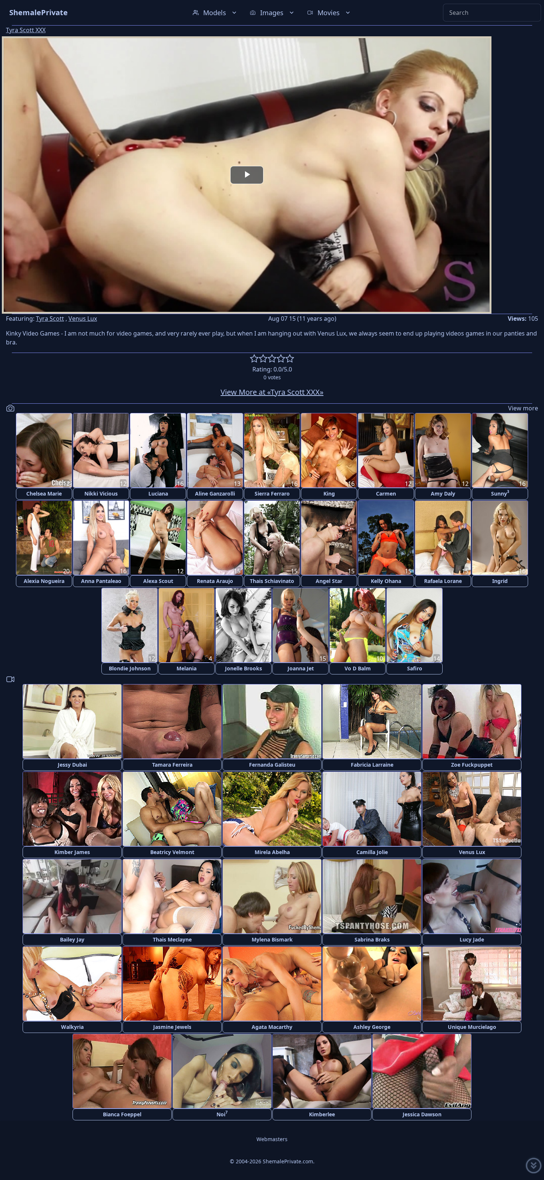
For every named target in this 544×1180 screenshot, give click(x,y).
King (329, 493)
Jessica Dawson (422, 1114)
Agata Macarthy (272, 1026)
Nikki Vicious (101, 493)
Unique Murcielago (472, 1026)
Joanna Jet (301, 668)
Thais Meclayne (172, 939)
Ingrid (500, 580)
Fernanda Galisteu (272, 764)
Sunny (500, 493)
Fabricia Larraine (372, 764)
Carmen (386, 493)
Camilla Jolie (372, 852)
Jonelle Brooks (243, 668)
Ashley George (371, 1026)
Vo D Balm (358, 668)
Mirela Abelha (272, 852)
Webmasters (272, 1139)
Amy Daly (443, 493)
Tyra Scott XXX (26, 30)
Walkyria (72, 1026)
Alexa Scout (158, 580)
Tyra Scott (50, 318)
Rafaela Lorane (443, 580)
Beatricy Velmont (172, 852)
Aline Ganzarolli (215, 493)
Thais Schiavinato (272, 580)
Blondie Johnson (130, 668)
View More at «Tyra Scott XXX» (272, 392)
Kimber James (72, 852)
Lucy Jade (472, 939)
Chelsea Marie (44, 493)
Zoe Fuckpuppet (472, 764)
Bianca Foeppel (122, 1114)
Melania (187, 668)
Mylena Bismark (272, 939)
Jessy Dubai (72, 764)
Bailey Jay (72, 939)
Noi (222, 1113)
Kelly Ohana (386, 580)
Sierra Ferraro (272, 493)
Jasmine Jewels (172, 1026)
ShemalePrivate (38, 12)
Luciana (158, 493)
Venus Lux (82, 318)
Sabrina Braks (372, 939)
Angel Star (329, 580)
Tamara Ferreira (172, 764)
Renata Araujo (215, 580)
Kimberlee (322, 1114)
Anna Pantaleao (101, 580)
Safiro (414, 668)
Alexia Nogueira (44, 580)
